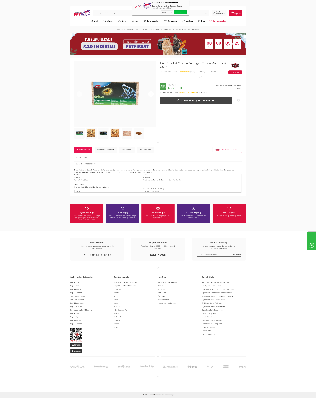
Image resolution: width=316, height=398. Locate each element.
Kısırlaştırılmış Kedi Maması (81, 310)
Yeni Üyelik (162, 293)
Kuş (136, 21)
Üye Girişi (162, 296)
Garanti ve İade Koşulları (212, 324)
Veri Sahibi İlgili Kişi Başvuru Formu (215, 282)
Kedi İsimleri (75, 282)
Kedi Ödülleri (75, 320)
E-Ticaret (150, 395)
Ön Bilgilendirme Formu (211, 286)
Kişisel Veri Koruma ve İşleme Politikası (217, 296)
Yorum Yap (212, 72)
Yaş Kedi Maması (77, 299)
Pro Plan (117, 289)
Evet (180, 12)
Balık (124, 21)
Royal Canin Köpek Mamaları (125, 282)
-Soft (144, 395)
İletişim (161, 286)
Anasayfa (162, 289)
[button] (79, 94)
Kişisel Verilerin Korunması (212, 310)
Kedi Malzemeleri (77, 303)
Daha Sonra (167, 12)
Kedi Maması (75, 289)
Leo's (116, 303)
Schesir (117, 324)
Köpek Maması (76, 293)
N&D (116, 299)
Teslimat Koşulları (209, 313)
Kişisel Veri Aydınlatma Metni (213, 306)
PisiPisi (116, 313)
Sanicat (117, 320)
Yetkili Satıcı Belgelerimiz (168, 282)
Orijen (116, 296)
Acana (116, 293)
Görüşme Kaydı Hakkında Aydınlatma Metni (219, 289)
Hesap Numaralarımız (167, 303)
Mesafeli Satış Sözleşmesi (212, 320)
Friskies (117, 306)
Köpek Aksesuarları (78, 306)
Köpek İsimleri (75, 286)
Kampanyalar (219, 21)
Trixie (85, 158)
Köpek (110, 21)
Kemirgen (172, 21)
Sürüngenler (153, 21)
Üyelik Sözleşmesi (209, 317)
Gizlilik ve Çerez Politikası (212, 303)
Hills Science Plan (121, 310)
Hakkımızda (206, 331)
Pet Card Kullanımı (229, 150)
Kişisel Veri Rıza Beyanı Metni (213, 299)
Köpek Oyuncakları (77, 317)
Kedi (96, 21)
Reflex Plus (118, 317)
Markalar (190, 21)
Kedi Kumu (74, 313)
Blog (203, 21)
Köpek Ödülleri (76, 324)
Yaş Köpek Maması (78, 296)
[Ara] (206, 13)
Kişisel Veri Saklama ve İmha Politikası (217, 293)
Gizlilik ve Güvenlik (209, 327)
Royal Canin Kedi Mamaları (125, 286)
